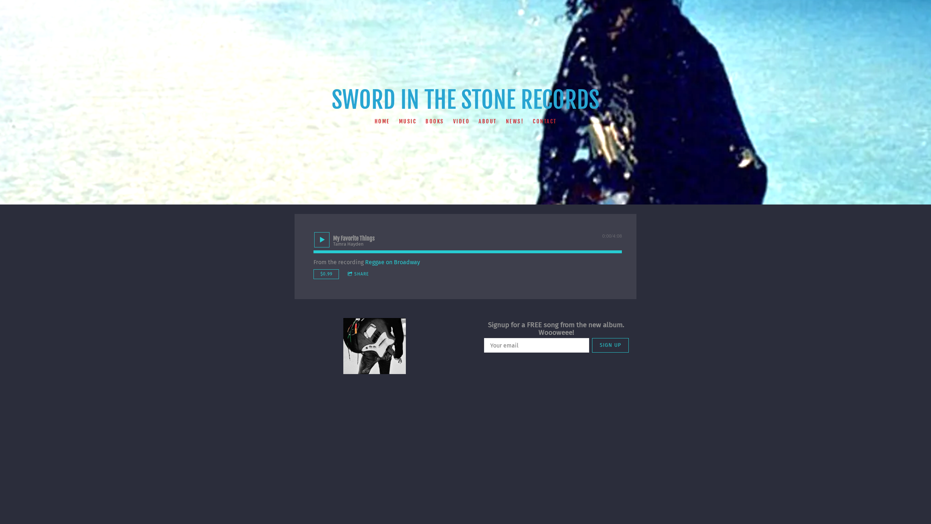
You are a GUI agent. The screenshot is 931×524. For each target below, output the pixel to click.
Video (461, 121)
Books (434, 121)
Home (382, 121)
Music (408, 121)
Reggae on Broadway (392, 262)
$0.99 (326, 274)
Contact (545, 121)
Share (361, 274)
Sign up (610, 345)
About (488, 121)
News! (515, 121)
